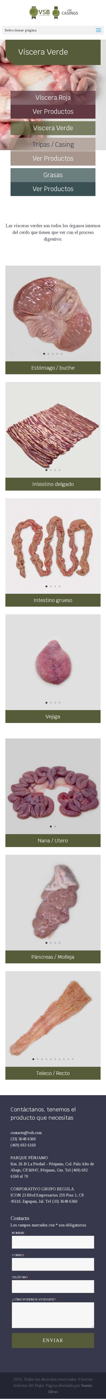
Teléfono (21, 1277)
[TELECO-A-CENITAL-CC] (53, 1065)
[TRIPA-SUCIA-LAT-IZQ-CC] (53, 476)
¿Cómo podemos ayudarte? (35, 1299)
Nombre (19, 1233)
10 (73, 1059)
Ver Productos (53, 112)
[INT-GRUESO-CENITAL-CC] (53, 592)
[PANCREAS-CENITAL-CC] (53, 949)
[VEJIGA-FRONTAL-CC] (53, 708)
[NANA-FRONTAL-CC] (53, 833)
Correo (19, 1255)
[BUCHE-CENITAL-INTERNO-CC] (53, 360)
